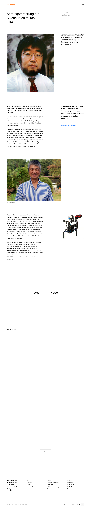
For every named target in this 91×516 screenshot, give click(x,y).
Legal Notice (66, 504)
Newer (55, 292)
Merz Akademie (11, 4)
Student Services (32, 487)
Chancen (50, 484)
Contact (29, 482)
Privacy (72, 504)
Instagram (70, 484)
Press (29, 484)
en (82, 504)
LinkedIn (70, 487)
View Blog (45, 451)
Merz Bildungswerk (23, 504)
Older (37, 292)
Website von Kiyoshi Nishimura (68, 125)
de (79, 504)
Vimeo (69, 489)
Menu (82, 4)
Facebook (70, 482)
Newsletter (30, 489)
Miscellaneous (65, 15)
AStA (48, 489)
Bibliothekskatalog (53, 487)
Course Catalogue (52, 482)
